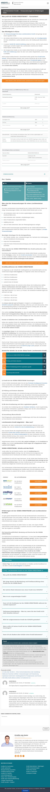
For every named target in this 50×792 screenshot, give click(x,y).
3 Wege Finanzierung (7, 780)
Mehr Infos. (42, 788)
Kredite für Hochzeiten (7, 766)
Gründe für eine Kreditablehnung (24, 427)
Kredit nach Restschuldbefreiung (10, 778)
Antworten (31, 693)
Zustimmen (25, 790)
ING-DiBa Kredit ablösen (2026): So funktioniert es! (16, 678)
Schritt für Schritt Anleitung (18, 44)
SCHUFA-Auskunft (7, 305)
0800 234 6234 (17, 4)
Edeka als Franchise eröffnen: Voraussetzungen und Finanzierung (20, 674)
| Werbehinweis (4, 7)
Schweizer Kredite (31, 773)
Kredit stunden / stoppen (7, 782)
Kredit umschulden (26, 255)
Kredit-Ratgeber (17, 565)
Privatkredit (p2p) (36, 60)
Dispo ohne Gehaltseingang (8, 777)
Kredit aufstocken (6, 768)
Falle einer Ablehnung (10, 52)
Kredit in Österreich (31, 771)
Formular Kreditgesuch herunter (37, 383)
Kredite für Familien (6, 773)
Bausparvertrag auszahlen (8, 769)
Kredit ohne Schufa (14, 432)
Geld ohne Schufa (31, 769)
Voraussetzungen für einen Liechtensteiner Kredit (20, 34)
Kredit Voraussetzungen (32, 768)
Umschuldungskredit (6, 775)
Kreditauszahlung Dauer (7, 771)
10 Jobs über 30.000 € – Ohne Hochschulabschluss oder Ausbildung (21, 672)
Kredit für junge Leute (27, 345)
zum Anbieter (38, 481)
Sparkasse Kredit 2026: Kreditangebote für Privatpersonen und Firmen (21, 676)
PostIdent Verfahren (29, 407)
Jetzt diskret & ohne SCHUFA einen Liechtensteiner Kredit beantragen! (25, 80)
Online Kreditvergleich (20, 434)
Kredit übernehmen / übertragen (35, 766)
